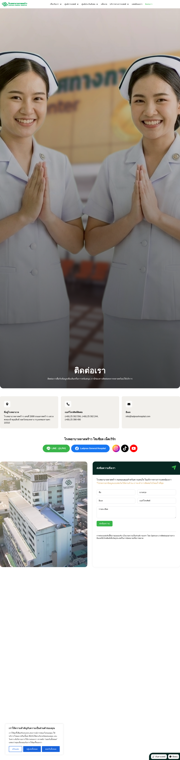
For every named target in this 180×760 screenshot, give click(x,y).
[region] (34, 739)
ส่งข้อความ (104, 523)
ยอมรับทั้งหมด (50, 749)
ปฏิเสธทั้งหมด (32, 749)
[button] (56, 4)
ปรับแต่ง (15, 749)
